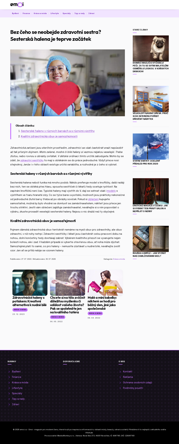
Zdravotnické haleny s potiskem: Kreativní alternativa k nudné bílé (29, 301)
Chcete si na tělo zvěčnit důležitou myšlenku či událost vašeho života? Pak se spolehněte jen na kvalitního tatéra (67, 304)
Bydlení (15, 13)
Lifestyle (55, 13)
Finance (26, 13)
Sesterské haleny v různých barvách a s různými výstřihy (58, 131)
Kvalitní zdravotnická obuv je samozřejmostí (49, 136)
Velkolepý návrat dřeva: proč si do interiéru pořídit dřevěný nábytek (150, 116)
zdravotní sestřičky (32, 160)
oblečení (93, 199)
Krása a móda (40, 13)
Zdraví (91, 13)
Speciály (67, 13)
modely (111, 191)
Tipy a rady (79, 13)
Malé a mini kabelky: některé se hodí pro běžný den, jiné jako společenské (102, 303)
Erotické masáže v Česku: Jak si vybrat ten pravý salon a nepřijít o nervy (150, 209)
